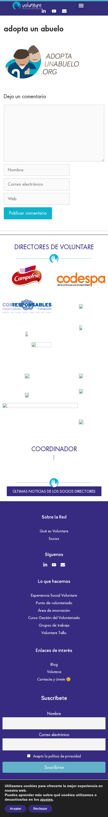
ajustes (46, 799)
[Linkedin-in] (43, 11)
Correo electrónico (54, 734)
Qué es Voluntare (54, 531)
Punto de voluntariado (54, 602)
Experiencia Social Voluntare (54, 595)
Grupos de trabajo (54, 625)
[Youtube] (54, 11)
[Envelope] (64, 11)
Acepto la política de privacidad (57, 756)
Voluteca (54, 671)
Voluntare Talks (54, 632)
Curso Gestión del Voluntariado (54, 617)
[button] (81, 5)
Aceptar (15, 808)
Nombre (54, 713)
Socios (54, 538)
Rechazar (40, 808)
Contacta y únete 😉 (54, 679)
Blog (54, 664)
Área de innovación (54, 610)
